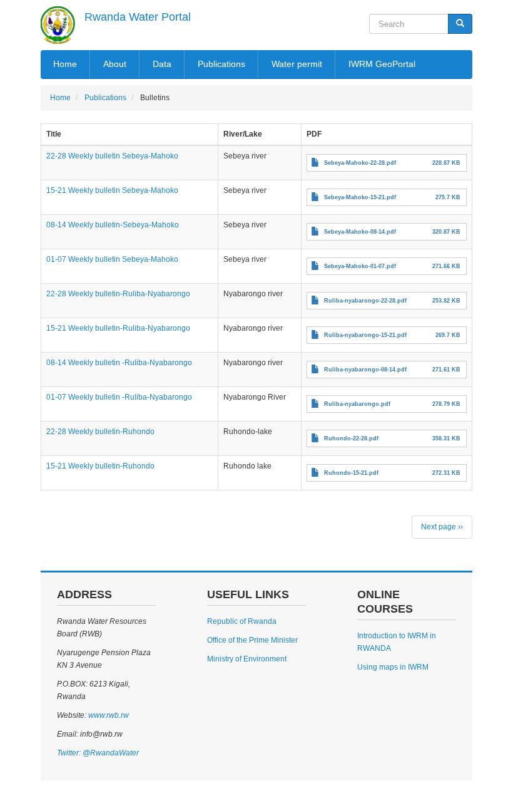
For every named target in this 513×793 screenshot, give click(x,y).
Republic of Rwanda (242, 621)
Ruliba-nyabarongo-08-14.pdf (365, 369)
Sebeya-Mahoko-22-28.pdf (360, 163)
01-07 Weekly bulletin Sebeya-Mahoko (112, 259)
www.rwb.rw (107, 715)
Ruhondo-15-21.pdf (351, 473)
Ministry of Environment (247, 659)
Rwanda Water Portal (137, 17)
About (114, 64)
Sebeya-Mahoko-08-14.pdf (360, 232)
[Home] (58, 25)
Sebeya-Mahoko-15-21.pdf (360, 197)
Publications (221, 64)
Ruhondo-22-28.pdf (351, 438)
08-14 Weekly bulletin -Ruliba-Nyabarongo (119, 362)
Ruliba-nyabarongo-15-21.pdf (365, 335)
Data (162, 64)
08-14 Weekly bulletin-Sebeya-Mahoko (112, 224)
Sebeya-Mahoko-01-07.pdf (360, 266)
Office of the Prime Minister (252, 640)
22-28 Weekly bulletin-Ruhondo (100, 431)
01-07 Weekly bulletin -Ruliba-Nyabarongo (119, 397)
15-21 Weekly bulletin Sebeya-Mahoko (112, 190)
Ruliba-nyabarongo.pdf (357, 404)
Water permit (297, 64)
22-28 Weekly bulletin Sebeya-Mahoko (112, 156)
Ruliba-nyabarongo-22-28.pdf (365, 301)
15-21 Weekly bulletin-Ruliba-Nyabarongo (118, 328)
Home (65, 64)
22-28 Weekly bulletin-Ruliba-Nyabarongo (118, 293)
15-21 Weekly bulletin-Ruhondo (100, 466)
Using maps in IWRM (393, 667)
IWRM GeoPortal (381, 64)
